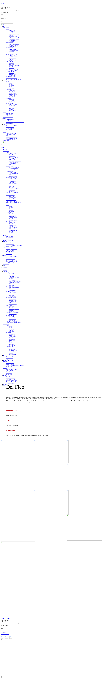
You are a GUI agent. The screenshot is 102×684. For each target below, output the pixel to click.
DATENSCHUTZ (5, 634)
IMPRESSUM (4, 632)
